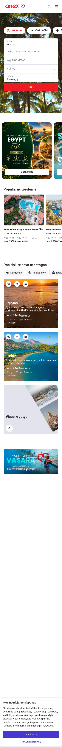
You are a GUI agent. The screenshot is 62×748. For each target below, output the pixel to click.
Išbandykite (28, 172)
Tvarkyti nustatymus (31, 742)
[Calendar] (31, 60)
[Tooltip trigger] (8, 284)
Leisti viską (31, 734)
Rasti (31, 86)
